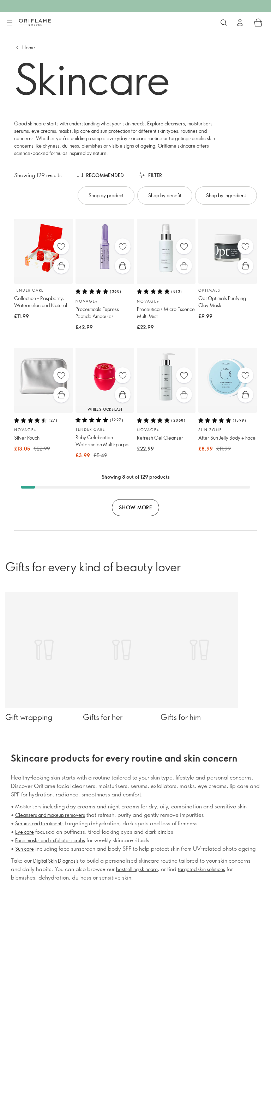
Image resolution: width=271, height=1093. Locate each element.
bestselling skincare (137, 869)
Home (28, 47)
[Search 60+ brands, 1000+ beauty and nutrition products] (223, 22)
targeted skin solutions (201, 869)
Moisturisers (28, 806)
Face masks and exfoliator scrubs (50, 840)
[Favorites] (61, 246)
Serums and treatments (39, 823)
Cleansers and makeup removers (50, 815)
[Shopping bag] (258, 22)
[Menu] (9, 23)
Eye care (24, 831)
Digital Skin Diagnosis (56, 860)
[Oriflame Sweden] (35, 22)
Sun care (24, 848)
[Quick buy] (61, 266)
